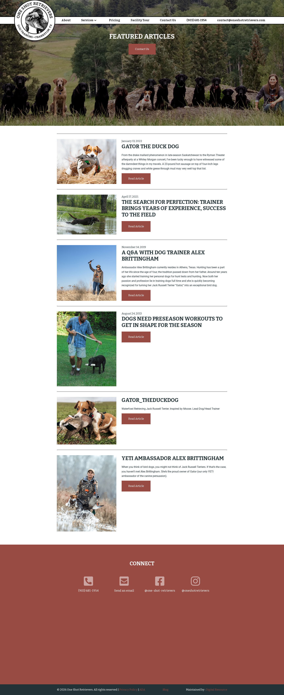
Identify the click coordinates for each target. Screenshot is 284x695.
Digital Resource (216, 689)
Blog (165, 689)
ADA (142, 689)
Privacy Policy (128, 689)
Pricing (114, 20)
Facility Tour (140, 20)
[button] (89, 20)
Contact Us (168, 20)
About (66, 20)
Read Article (136, 178)
